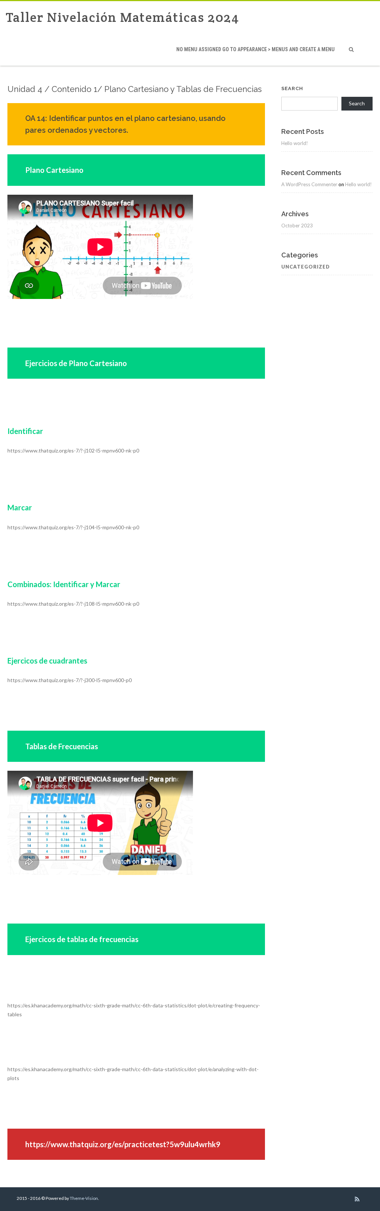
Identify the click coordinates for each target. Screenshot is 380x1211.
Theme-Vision (84, 1198)
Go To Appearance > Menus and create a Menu (255, 49)
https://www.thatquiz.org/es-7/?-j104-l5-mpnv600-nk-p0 (73, 527)
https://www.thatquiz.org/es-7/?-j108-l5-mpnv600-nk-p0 (73, 603)
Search (292, 88)
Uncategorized (305, 267)
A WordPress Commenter (309, 184)
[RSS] (357, 1199)
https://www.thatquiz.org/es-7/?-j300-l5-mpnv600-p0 (69, 680)
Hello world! (294, 143)
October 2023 (297, 225)
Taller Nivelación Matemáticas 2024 (122, 17)
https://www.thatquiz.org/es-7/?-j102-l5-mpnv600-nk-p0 (73, 450)
